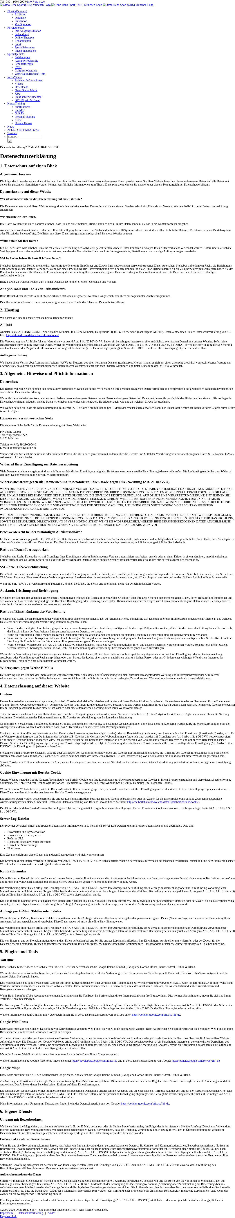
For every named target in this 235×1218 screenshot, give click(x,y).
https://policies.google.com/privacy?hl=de (156, 1014)
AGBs (51, 1213)
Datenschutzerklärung (30, 1213)
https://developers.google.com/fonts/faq (94, 1060)
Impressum (6, 1213)
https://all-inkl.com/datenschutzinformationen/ (32, 335)
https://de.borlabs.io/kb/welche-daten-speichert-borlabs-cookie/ (163, 802)
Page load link (8, 1216)
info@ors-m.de (36, 1)
